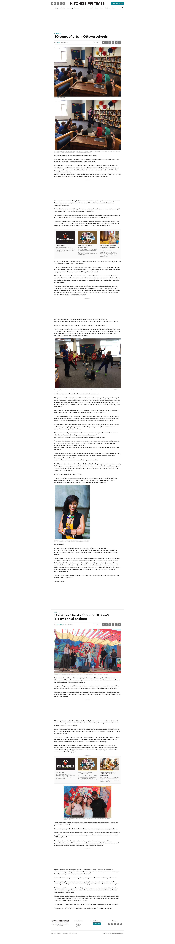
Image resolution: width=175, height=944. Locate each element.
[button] (122, 8)
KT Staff (58, 42)
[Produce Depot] (65, 237)
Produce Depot (60, 245)
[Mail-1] (52, 3)
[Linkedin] (113, 42)
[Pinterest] (109, 42)
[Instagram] (55, 3)
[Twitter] (61, 3)
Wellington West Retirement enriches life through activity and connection (109, 247)
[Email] (116, 42)
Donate (78, 925)
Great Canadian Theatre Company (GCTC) (85, 246)
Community (57, 33)
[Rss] (63, 3)
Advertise (78, 926)
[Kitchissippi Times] (87, 3)
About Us (78, 923)
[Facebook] (58, 3)
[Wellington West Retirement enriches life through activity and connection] (109, 237)
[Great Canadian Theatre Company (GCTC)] (87, 237)
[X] (106, 42)
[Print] (119, 42)
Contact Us (78, 924)
